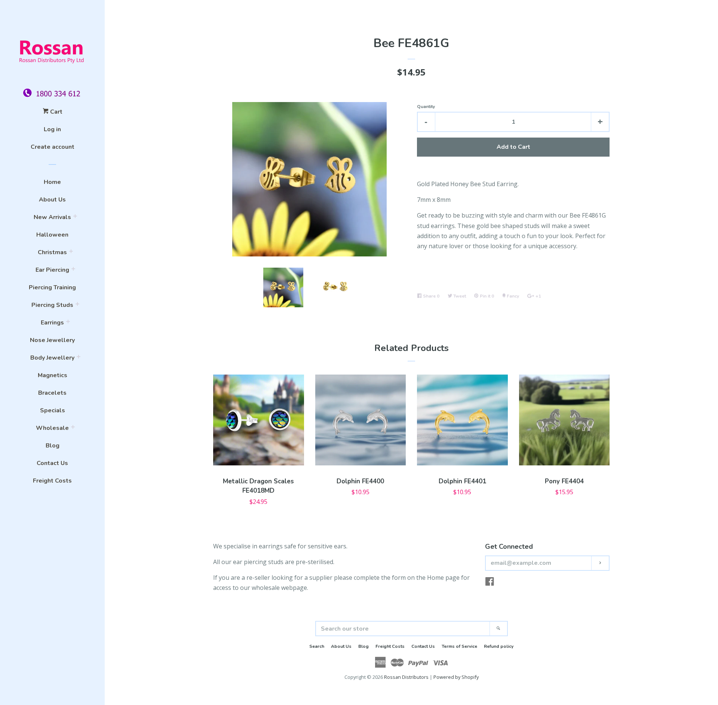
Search (316, 646)
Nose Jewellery (52, 340)
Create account (52, 147)
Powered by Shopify (456, 677)
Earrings (52, 322)
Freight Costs (52, 481)
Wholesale (52, 428)
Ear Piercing (52, 270)
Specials (52, 410)
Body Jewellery (52, 358)
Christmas (52, 252)
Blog (52, 445)
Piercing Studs (52, 305)
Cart (55, 112)
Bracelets (52, 393)
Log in (52, 129)
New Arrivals (52, 217)
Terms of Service (459, 646)
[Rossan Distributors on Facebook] (489, 583)
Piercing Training (52, 287)
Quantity (426, 107)
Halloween (52, 235)
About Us (52, 200)
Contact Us (52, 463)
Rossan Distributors (406, 677)
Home (52, 182)
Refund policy (498, 646)
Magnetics (52, 375)
